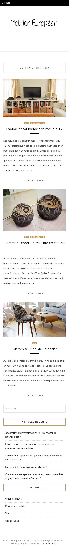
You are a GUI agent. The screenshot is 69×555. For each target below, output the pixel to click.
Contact (6, 3)
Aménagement (13, 498)
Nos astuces (37, 123)
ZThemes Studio (49, 543)
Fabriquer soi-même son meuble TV (34, 129)
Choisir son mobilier (16, 505)
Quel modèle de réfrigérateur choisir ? (26, 466)
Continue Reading (34, 180)
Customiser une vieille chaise (34, 349)
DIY (26, 123)
